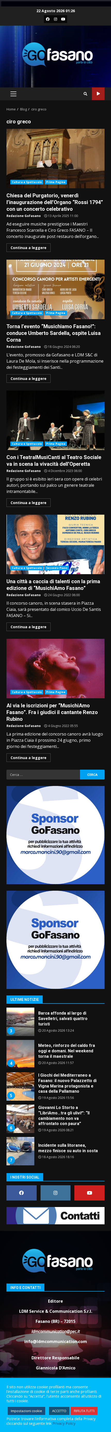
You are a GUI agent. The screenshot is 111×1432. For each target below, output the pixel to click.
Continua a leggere (28, 247)
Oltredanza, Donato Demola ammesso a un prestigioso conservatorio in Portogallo (20, 1151)
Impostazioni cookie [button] (26, 1410)
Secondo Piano (56, 568)
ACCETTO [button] (59, 1410)
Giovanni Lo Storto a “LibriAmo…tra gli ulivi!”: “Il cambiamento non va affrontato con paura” (20, 1086)
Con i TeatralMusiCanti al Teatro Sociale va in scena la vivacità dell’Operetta (55, 420)
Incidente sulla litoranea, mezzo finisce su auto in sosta (20, 1119)
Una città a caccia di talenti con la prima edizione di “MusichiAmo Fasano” (55, 544)
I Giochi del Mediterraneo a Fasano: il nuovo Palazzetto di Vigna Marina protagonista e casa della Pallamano (20, 1054)
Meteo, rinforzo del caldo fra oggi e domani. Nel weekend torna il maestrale (20, 1022)
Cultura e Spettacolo (27, 182)
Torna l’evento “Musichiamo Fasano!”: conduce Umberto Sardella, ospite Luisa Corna (55, 289)
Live (98, 93)
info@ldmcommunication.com (55, 1341)
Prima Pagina (55, 182)
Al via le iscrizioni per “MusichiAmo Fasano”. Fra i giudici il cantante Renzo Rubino (55, 668)
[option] (55, 1024)
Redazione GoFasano (23, 216)
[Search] (85, 94)
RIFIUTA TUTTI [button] (84, 1410)
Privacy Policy (63, 1423)
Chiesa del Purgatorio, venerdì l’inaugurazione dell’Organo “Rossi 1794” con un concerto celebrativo (55, 158)
